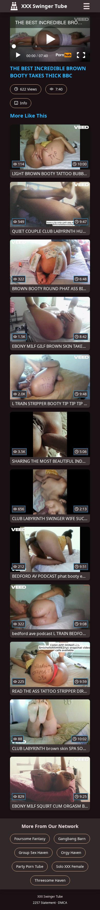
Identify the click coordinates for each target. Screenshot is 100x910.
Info (23, 103)
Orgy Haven (71, 852)
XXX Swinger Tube (44, 6)
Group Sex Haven (33, 852)
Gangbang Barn (72, 838)
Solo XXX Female (70, 866)
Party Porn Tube (29, 866)
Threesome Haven (50, 880)
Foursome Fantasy (29, 838)
